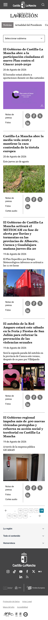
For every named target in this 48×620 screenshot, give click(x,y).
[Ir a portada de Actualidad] (24, 15)
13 (36, 510)
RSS (27, 577)
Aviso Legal (27, 601)
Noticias (7, 25)
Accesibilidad (22, 607)
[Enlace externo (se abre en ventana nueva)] (20, 614)
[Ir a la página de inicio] (24, 4)
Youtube (21, 571)
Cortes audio (11, 211)
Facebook (27, 571)
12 (31, 510)
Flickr (40, 571)
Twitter (33, 571)
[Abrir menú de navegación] (5, 4)
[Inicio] (24, 559)
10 (20, 510)
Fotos (8, 122)
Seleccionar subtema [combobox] (15, 38)
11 (25, 510)
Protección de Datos (11, 601)
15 (9, 516)
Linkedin (21, 577)
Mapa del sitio (8, 607)
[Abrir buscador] (43, 4)
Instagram (8, 571)
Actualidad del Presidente (28, 25)
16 (14, 516)
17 (20, 516)
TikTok (14, 571)
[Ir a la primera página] (8, 511)
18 (25, 516)
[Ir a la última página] (37, 516)
